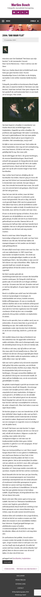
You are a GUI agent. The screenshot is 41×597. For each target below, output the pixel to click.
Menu (8, 21)
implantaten (26, 558)
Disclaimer (20, 575)
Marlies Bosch (20, 5)
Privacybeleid (20, 579)
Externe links (20, 584)
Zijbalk (33, 21)
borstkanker (17, 558)
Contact (20, 588)
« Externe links (9, 569)
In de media (7, 562)
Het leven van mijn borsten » (27, 569)
